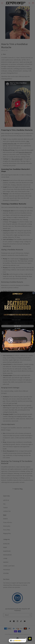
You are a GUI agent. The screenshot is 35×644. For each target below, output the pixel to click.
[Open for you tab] (30, 639)
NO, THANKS (17, 328)
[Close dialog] (33, 293)
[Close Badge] (26, 639)
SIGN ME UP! (17, 325)
